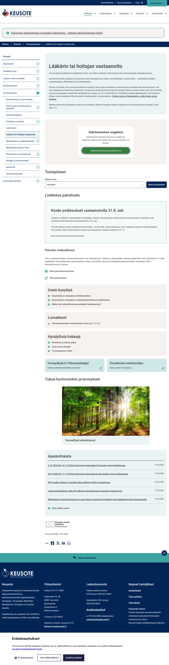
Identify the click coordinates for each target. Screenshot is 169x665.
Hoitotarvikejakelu (14, 115)
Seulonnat (10, 167)
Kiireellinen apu (10, 71)
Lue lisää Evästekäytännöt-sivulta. (27, 649)
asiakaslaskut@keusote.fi (97, 619)
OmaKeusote (156, 3)
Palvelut (88, 13)
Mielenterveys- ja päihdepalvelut (20, 141)
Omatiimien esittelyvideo (126, 363)
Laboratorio (11, 128)
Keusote (140, 13)
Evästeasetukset (25, 657)
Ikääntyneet (8, 64)
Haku (137, 3)
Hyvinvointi (157, 13)
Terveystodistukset (14, 174)
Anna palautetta (124, 3)
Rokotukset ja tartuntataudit (18, 154)
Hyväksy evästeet (74, 657)
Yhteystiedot (134, 603)
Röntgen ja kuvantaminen (17, 160)
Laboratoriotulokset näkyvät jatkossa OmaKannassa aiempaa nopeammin (85, 491)
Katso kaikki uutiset (60, 508)
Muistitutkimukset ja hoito (17, 147)
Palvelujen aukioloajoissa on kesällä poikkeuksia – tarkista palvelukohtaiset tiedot (57, 32)
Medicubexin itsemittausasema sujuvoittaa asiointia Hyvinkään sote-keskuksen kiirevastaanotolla (97, 499)
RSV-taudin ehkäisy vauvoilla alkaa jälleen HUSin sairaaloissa (79, 482)
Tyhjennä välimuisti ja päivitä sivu (105, 150)
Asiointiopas (105, 13)
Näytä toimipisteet (156, 184)
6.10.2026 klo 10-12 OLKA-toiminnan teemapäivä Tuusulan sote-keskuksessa (86, 465)
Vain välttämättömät (49, 657)
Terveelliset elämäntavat (80, 440)
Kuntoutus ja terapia (15, 121)
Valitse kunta (51, 179)
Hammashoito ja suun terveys (19, 99)
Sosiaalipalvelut (10, 86)
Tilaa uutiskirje (135, 596)
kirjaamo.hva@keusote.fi (55, 626)
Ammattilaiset (107, 3)
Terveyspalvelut (10, 93)
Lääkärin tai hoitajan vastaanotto (21, 134)
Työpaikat (124, 13)
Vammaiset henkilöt (12, 181)
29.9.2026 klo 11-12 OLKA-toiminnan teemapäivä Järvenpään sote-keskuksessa (88, 474)
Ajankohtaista (135, 590)
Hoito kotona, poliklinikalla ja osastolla (19, 107)
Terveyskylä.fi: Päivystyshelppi (68, 363)
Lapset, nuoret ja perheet (14, 78)
